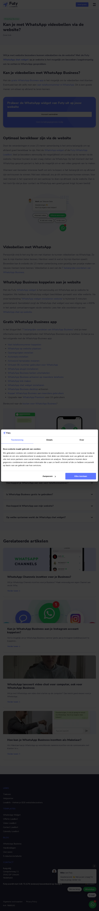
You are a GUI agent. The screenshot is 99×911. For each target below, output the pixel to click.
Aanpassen (48, 476)
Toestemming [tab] (17, 440)
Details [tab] (49, 440)
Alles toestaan (80, 476)
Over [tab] (82, 440)
